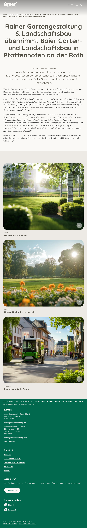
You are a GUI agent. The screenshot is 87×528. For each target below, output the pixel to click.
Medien (11, 402)
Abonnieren (12, 490)
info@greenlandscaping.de (15, 423)
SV (72, 5)
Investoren (8, 466)
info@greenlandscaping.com (15, 438)
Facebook (12, 510)
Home (4, 402)
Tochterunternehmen (12, 458)
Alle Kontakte (9, 442)
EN (69, 5)
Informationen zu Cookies (27, 523)
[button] (76, 5)
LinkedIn (11, 505)
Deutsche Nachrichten (24, 402)
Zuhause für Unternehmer (14, 462)
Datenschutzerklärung (10, 523)
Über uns (7, 454)
